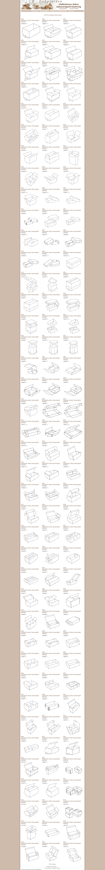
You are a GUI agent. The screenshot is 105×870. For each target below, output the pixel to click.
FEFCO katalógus (52, 864)
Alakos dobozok (48, 868)
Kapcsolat (71, 11)
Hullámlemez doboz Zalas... (51, 866)
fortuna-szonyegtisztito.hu (36, 869)
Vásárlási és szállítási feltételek (58, 11)
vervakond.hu (28, 869)
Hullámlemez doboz (56, 868)
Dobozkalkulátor (44, 11)
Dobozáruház (34, 11)
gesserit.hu (23, 869)
